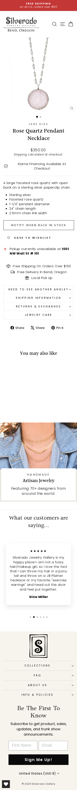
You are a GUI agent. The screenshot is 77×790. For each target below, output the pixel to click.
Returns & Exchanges (38, 306)
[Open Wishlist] (6, 784)
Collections (37, 665)
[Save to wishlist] (8, 367)
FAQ (37, 675)
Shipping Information (38, 298)
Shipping (20, 154)
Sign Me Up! (38, 759)
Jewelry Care (39, 315)
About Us (37, 685)
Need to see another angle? (38, 289)
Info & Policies (38, 695)
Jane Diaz (39, 124)
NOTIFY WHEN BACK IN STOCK (38, 225)
